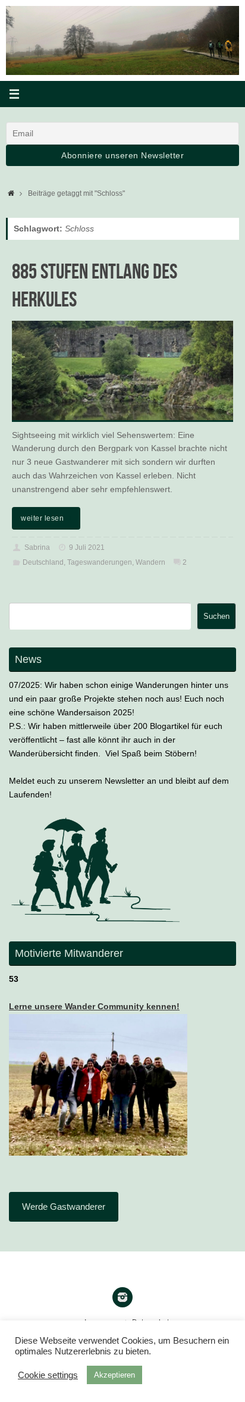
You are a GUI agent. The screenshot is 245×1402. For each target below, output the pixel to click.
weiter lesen (42, 518)
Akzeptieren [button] (114, 1374)
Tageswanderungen (99, 562)
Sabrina (37, 547)
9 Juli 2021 (87, 547)
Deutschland (43, 562)
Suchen (216, 616)
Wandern (150, 562)
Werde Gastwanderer (63, 1206)
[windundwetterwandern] (122, 1297)
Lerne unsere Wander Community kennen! (94, 1006)
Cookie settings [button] (48, 1375)
